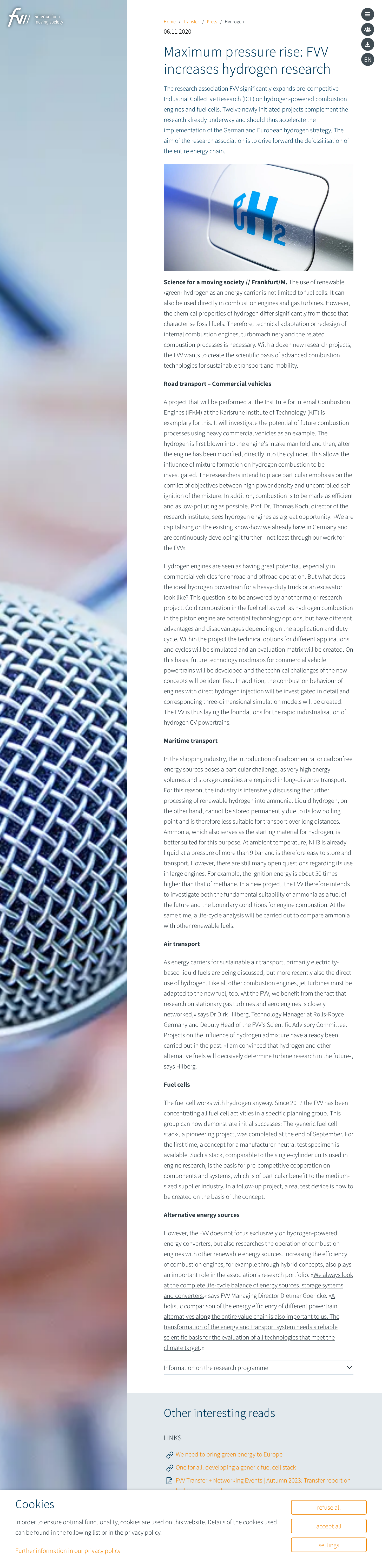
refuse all (329, 1507)
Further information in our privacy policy (68, 1550)
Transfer (191, 21)
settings (329, 1544)
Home (170, 21)
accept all (328, 1526)
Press (212, 21)
